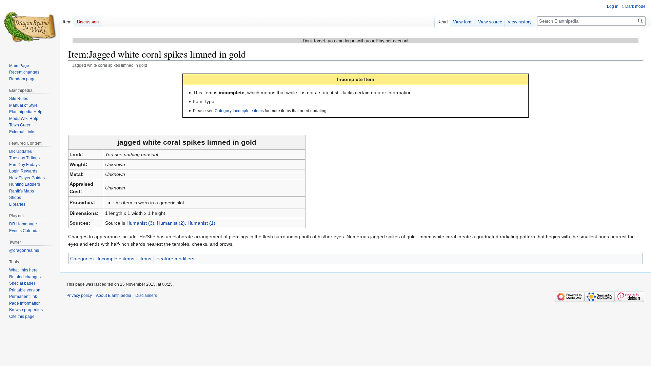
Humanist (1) (201, 223)
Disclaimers (146, 295)
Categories (82, 258)
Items (145, 258)
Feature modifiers (175, 258)
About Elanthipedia (113, 295)
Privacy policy (79, 295)
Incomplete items (116, 258)
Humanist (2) (171, 223)
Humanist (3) (140, 223)
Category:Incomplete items (239, 110)
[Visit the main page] (30, 27)
